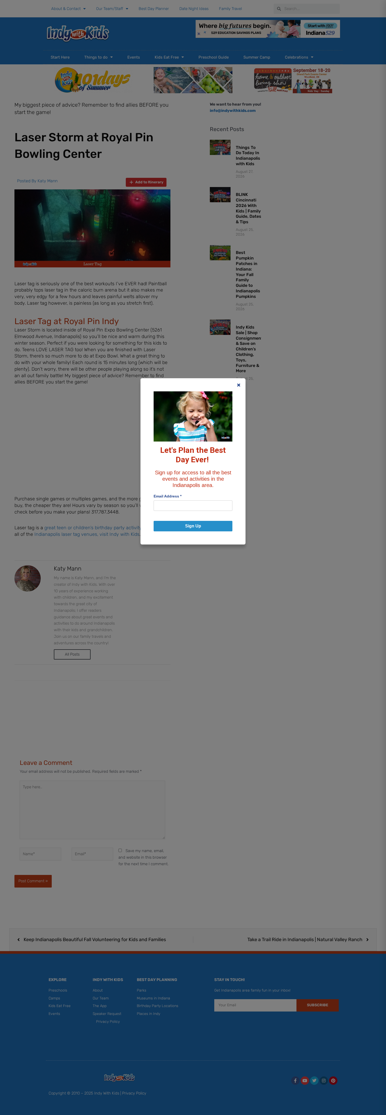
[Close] (238, 385)
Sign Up (193, 526)
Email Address (167, 496)
